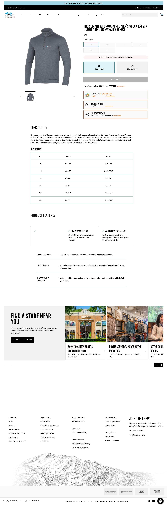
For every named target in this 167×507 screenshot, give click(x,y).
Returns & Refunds (47, 437)
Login (93, 96)
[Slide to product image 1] (30, 96)
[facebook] (153, 501)
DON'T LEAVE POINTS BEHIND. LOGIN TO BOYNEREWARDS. (83, 3)
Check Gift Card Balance (49, 425)
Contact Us (44, 441)
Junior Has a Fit (78, 417)
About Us (13, 417)
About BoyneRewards (112, 421)
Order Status (45, 421)
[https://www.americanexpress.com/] (157, 491)
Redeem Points (110, 425)
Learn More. (110, 96)
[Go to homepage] (9, 14)
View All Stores (20, 340)
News (11, 421)
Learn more (121, 86)
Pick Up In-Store (46, 429)
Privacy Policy (110, 432)
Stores (11, 425)
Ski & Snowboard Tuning (81, 444)
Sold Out (115, 79)
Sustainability (14, 429)
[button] (160, 501)
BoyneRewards (110, 417)
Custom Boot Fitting (80, 432)
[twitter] (149, 501)
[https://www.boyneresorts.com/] (110, 491)
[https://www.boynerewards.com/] (126, 491)
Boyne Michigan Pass (17, 433)
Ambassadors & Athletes (18, 441)
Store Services (78, 440)
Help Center (45, 417)
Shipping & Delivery (47, 433)
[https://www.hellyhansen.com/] (141, 491)
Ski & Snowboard (78, 421)
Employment (13, 437)
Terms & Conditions (111, 440)
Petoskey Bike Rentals (80, 447)
